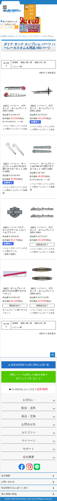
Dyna (11, 36)
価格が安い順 (40, 62)
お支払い (28, 399)
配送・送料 (28, 408)
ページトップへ (52, 354)
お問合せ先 (28, 424)
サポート (28, 448)
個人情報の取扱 (9, 494)
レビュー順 (17, 66)
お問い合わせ (8, 481)
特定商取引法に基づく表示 (14, 488)
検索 (16, 27)
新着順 (15, 62)
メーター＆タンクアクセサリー (28, 36)
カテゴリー (28, 432)
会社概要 (28, 457)
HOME (3, 36)
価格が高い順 (26, 62)
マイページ (28, 440)
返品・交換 (28, 416)
